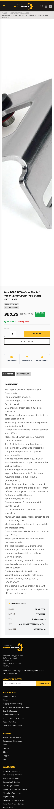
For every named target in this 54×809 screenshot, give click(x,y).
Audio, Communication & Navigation (16, 707)
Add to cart (36, 334)
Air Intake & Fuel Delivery (12, 793)
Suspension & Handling (11, 782)
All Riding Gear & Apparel (12, 737)
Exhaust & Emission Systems (13, 800)
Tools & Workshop (9, 722)
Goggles (6, 756)
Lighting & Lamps (9, 696)
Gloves (5, 752)
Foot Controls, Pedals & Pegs (13, 718)
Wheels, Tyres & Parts (11, 786)
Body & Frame (8, 807)
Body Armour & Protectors (12, 741)
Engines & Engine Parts (11, 771)
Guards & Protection (10, 711)
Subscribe (43, 683)
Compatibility (23, 374)
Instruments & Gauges (11, 715)
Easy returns (27, 360)
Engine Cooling (8, 797)
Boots (5, 745)
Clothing (6, 748)
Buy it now (27, 341)
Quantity (8, 328)
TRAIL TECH (14, 304)
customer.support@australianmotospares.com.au (24, 670)
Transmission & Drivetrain (12, 775)
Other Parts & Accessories (12, 725)
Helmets (6, 759)
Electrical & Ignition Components (15, 789)
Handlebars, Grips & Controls (13, 804)
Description (8, 374)
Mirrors (5, 700)
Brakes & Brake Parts (11, 778)
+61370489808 (10, 674)
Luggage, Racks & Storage (13, 704)
